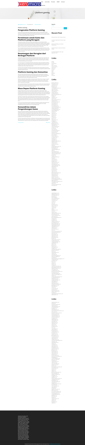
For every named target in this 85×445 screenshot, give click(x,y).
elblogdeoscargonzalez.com (56, 141)
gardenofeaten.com (55, 237)
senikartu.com (54, 206)
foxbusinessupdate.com (56, 256)
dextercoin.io (54, 183)
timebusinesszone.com (55, 290)
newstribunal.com (55, 305)
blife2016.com (54, 371)
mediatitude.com (54, 100)
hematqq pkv (27, 437)
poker (53, 72)
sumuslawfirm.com (55, 269)
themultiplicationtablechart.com (57, 181)
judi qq (53, 61)
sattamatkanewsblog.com (56, 273)
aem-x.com (53, 327)
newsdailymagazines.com (56, 306)
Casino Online (47, 1)
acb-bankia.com (54, 260)
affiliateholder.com (55, 294)
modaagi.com (54, 120)
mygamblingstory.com (55, 193)
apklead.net (53, 402)
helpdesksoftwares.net (55, 302)
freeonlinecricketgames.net (56, 133)
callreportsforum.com (55, 398)
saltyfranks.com (54, 113)
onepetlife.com (54, 382)
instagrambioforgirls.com (56, 241)
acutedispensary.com (55, 272)
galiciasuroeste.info (55, 123)
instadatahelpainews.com (56, 394)
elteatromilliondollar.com (56, 223)
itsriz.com (53, 211)
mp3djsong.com (54, 87)
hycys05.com (54, 238)
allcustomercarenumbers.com (57, 356)
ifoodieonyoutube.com (55, 313)
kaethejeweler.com (55, 380)
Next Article (48, 122)
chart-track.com (54, 129)
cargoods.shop (54, 212)
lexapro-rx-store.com (55, 177)
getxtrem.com (54, 244)
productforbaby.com (55, 229)
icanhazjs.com (54, 167)
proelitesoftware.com (55, 355)
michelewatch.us (54, 91)
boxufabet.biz (54, 388)
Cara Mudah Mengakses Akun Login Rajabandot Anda (57, 52)
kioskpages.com (54, 375)
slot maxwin (25, 424)
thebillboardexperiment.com (56, 383)
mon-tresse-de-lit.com (55, 385)
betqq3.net (53, 157)
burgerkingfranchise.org (56, 224)
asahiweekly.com (54, 344)
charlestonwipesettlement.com (57, 276)
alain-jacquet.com (55, 216)
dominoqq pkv (54, 63)
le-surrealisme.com (55, 105)
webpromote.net (54, 142)
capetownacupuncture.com (56, 213)
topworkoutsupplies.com (56, 316)
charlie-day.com (54, 254)
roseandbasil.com (55, 148)
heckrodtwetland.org (55, 151)
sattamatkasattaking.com (56, 381)
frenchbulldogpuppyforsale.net (57, 179)
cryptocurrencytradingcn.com (57, 274)
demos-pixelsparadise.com (56, 99)
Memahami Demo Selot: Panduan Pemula (58, 37)
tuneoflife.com (54, 292)
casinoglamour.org (55, 182)
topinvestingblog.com (55, 110)
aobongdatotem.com (55, 309)
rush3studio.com (54, 200)
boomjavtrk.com (54, 401)
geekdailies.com (54, 395)
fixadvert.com (54, 95)
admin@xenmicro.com (22, 24)
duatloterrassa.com (55, 364)
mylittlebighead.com (55, 342)
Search (53, 24)
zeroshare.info (54, 117)
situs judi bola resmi (25, 435)
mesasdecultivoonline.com (56, 232)
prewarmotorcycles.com (56, 101)
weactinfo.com (54, 246)
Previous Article (21, 122)
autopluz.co (53, 96)
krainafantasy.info (55, 204)
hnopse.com (54, 287)
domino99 (24, 417)
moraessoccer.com (55, 127)
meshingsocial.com (55, 247)
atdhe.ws (53, 150)
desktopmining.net (55, 174)
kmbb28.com (54, 397)
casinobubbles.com (55, 320)
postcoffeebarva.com (55, 222)
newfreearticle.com (55, 235)
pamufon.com (54, 365)
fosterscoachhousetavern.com (57, 231)
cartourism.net (54, 170)
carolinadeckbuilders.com (56, 109)
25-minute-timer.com (55, 336)
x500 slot (21, 424)
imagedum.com (54, 377)
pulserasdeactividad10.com (56, 172)
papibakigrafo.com (55, 166)
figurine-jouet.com (55, 390)
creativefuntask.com (55, 337)
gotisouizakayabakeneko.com (56, 217)
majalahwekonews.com (55, 194)
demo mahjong (54, 65)
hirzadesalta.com (54, 318)
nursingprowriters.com (55, 270)
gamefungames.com (55, 335)
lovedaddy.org (54, 257)
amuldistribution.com (55, 331)
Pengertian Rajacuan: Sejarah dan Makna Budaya (58, 48)
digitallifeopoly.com (55, 319)
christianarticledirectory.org (56, 184)
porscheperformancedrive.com (57, 366)
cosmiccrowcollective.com (56, 215)
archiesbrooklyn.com (55, 136)
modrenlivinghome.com (56, 393)
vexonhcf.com (54, 98)
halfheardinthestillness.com (56, 152)
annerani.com (54, 114)
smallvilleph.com (54, 121)
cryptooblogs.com (55, 328)
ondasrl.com (54, 370)
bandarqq (53, 68)
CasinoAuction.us (54, 160)
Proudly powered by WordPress (55, 444)
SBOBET (58, 1)
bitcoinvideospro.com (55, 214)
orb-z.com (53, 230)
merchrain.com (54, 396)
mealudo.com (54, 253)
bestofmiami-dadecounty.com (57, 312)
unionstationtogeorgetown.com (57, 340)
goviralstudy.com (54, 169)
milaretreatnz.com (55, 119)
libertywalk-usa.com (55, 83)
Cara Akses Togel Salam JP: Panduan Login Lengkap (58, 41)
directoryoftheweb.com (55, 198)
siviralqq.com (54, 265)
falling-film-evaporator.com (56, 268)
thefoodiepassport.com (55, 164)
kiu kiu (53, 64)
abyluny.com (54, 400)
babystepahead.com (55, 283)
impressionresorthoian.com (56, 266)
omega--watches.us (55, 92)
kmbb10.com (54, 243)
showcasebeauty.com (55, 106)
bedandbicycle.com (55, 346)
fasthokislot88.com (55, 352)
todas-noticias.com (55, 205)
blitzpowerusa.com (55, 236)
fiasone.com (54, 251)
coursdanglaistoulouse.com (56, 88)
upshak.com (54, 262)
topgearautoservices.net (56, 389)
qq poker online (20, 438)
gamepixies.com (54, 349)
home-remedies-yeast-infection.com (58, 310)
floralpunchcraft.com (55, 250)
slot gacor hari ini (54, 66)
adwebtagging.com (55, 280)
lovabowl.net (54, 303)
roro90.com (54, 201)
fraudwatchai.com (55, 326)
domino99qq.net (54, 197)
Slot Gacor (63, 1)
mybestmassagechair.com (56, 153)
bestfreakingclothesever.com (56, 267)
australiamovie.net (55, 84)
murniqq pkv (22, 437)
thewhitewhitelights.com (56, 149)
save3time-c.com (54, 97)
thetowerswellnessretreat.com (57, 378)
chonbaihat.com (54, 139)
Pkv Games (53, 1)
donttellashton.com (55, 199)
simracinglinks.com (55, 102)
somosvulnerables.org (55, 363)
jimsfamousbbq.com (55, 82)
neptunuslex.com (54, 89)
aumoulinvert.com (55, 163)
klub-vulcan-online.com (55, 359)
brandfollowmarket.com (56, 277)
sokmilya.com (54, 399)
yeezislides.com (54, 308)
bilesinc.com (54, 118)
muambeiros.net (54, 137)
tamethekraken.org (55, 367)
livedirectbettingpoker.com (56, 255)
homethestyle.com (55, 330)
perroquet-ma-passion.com (56, 392)
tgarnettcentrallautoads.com (56, 94)
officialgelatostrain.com (55, 379)
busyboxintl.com (54, 220)
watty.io (53, 208)
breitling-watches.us (55, 93)
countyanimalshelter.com (56, 279)
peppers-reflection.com (55, 291)
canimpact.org (54, 168)
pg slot (23, 419)
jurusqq (53, 62)
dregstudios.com (54, 125)
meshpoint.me (54, 218)
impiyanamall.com (55, 322)
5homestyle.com (54, 185)
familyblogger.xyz (54, 357)
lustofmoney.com (54, 289)
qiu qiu (53, 69)
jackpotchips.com (54, 354)
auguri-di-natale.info (55, 90)
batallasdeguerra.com (55, 124)
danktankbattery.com (55, 252)
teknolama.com (54, 228)
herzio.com (53, 202)
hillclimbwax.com (54, 286)
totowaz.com (54, 275)
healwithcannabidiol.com (56, 374)
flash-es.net (53, 261)
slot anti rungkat (22, 423)
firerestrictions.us (55, 135)
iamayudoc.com (54, 341)
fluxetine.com (54, 155)
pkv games (53, 73)
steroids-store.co (54, 143)
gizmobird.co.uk (54, 85)
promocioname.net (55, 131)
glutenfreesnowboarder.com (56, 372)
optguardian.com (54, 323)
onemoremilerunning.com (56, 239)
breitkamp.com (54, 360)
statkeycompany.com (55, 108)
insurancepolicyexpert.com (56, 107)
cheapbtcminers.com (55, 339)
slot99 (28, 439)
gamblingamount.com (55, 285)
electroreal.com (54, 311)
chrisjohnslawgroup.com (56, 358)
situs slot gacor (23, 422)
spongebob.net (54, 219)
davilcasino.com (54, 325)
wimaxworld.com (54, 132)
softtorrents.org (54, 362)
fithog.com (53, 145)
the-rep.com (54, 112)
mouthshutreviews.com (56, 317)
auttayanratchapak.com (56, 221)
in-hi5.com (53, 203)
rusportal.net (54, 207)
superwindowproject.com (56, 165)
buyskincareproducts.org (56, 178)
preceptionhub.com (55, 307)
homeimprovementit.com (56, 304)
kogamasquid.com (55, 180)
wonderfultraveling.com (56, 130)
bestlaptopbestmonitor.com (56, 146)
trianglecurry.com (55, 376)
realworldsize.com (55, 226)
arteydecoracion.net (55, 144)
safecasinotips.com (55, 353)
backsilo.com (54, 264)
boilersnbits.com (54, 233)
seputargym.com (54, 321)
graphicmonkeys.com (55, 348)
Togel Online (43, 5)
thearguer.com (54, 248)
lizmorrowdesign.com (55, 373)
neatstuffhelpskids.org (55, 126)
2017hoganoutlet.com (55, 195)
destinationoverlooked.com (56, 284)
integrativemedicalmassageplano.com (58, 258)
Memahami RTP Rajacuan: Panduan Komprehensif (57, 45)
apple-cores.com (54, 171)
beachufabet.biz (54, 384)
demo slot (19, 425)
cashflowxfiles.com (55, 242)
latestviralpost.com (55, 234)
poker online (54, 67)
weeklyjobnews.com (55, 278)
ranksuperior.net (54, 282)
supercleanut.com (55, 345)
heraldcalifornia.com (55, 347)
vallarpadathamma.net (55, 225)
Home (42, 1)
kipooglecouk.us (54, 161)
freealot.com (54, 343)
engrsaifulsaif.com (55, 338)
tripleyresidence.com (55, 361)
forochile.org (54, 128)
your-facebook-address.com (56, 391)
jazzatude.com (54, 115)
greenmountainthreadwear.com (57, 271)
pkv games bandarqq (24, 427)
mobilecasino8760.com (55, 156)
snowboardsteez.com (55, 240)
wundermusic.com (55, 334)
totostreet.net (54, 324)
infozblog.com (54, 138)
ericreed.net (54, 154)
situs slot (24, 421)
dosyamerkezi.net (54, 103)
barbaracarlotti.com (55, 173)
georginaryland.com (55, 147)
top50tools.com (54, 111)
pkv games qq (26, 419)
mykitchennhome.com (55, 162)
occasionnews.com (55, 288)
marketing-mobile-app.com (56, 249)
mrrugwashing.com (55, 259)
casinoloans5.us (54, 159)
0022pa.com (54, 116)
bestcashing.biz (54, 134)
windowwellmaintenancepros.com (57, 293)
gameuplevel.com (54, 329)
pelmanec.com (54, 196)
